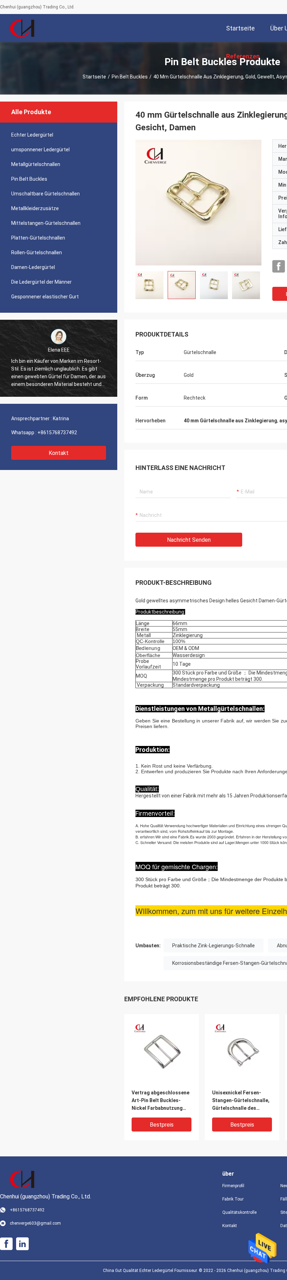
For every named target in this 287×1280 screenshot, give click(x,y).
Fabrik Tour (233, 1199)
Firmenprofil (233, 1185)
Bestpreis (162, 1124)
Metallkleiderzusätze (35, 208)
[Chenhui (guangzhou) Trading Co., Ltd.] (23, 28)
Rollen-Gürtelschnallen (36, 252)
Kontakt (59, 453)
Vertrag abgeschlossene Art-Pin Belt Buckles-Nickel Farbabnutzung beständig (160, 1101)
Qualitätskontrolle (239, 1212)
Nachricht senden (189, 540)
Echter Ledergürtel (32, 135)
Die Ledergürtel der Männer (41, 282)
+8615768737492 (57, 432)
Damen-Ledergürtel (33, 267)
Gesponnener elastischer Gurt (45, 296)
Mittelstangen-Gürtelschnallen (45, 223)
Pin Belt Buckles (130, 76)
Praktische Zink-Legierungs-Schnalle (213, 945)
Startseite (94, 76)
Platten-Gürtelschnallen (38, 238)
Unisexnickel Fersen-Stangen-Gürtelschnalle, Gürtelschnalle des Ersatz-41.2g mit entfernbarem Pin (241, 1101)
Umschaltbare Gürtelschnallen (45, 193)
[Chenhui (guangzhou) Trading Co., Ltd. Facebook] (278, 266)
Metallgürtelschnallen (35, 164)
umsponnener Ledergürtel (40, 149)
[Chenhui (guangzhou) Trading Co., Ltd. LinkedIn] (22, 1244)
